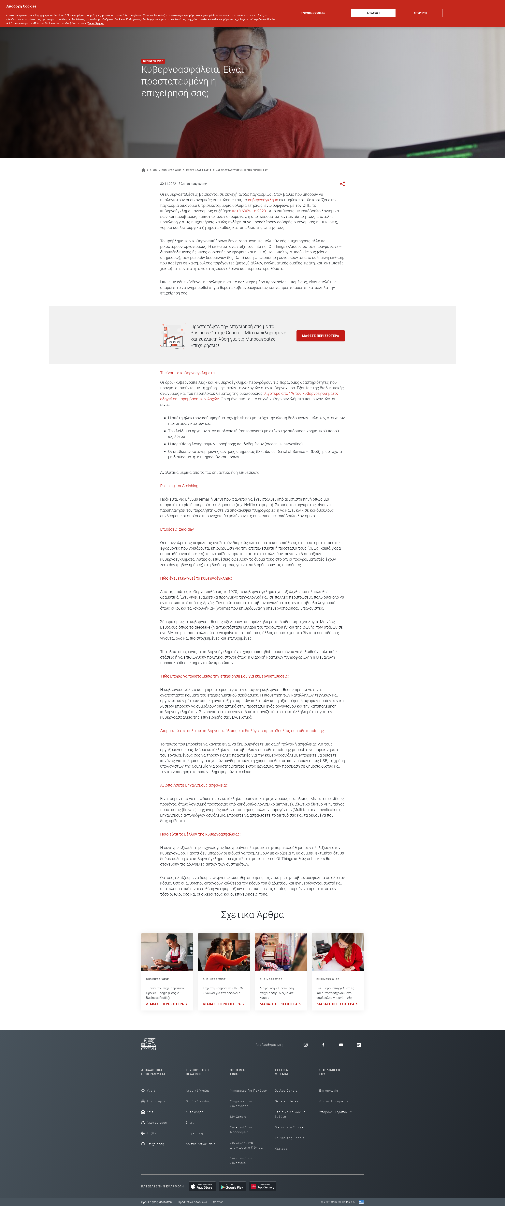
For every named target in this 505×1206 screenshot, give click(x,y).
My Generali (239, 1117)
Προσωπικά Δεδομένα (192, 1202)
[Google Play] (232, 1186)
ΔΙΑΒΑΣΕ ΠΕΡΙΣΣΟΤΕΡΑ (165, 1004)
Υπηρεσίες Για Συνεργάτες (241, 1104)
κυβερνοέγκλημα (263, 199)
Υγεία (151, 1090)
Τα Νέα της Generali (291, 1138)
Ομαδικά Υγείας (198, 1101)
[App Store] (202, 1186)
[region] (252, 13)
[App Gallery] (262, 1186)
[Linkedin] (359, 1045)
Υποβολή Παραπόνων (335, 1112)
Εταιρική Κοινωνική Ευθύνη (290, 1114)
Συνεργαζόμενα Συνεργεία (242, 1160)
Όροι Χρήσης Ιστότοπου (156, 1202)
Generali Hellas (286, 1101)
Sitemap (218, 1202)
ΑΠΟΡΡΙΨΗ (420, 12)
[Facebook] (323, 1045)
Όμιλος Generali (287, 1090)
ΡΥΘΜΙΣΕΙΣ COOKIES (313, 12)
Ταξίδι (151, 1133)
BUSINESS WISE (157, 979)
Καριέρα (281, 1149)
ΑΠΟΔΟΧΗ (373, 12)
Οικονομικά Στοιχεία (291, 1127)
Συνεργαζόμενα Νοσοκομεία (242, 1130)
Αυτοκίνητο (156, 1101)
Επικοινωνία (328, 1090)
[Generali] (148, 1044)
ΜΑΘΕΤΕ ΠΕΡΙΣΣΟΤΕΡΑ (320, 336)
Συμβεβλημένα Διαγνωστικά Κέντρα (246, 1145)
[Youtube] (341, 1045)
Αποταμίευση (157, 1122)
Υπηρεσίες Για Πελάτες (248, 1090)
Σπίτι (151, 1112)
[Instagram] (305, 1045)
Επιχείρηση (155, 1144)
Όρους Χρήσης (96, 23)
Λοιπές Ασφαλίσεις (201, 1144)
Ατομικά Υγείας (198, 1090)
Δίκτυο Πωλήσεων (333, 1101)
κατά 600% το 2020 (249, 211)
